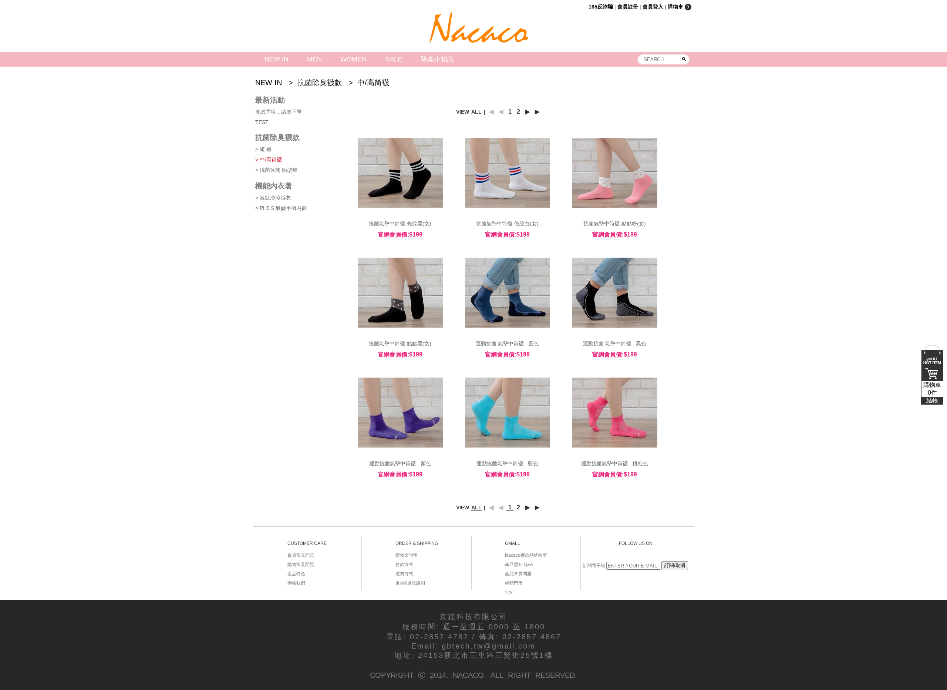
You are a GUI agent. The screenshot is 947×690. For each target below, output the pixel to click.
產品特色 (296, 573)
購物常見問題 (300, 564)
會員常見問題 (300, 555)
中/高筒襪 (373, 82)
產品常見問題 (518, 573)
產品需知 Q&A (519, 564)
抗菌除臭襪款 (319, 82)
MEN (314, 59)
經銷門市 (514, 583)
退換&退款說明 (410, 583)
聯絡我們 (296, 583)
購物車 (932, 392)
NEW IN (276, 59)
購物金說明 (406, 555)
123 (509, 592)
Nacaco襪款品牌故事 (526, 555)
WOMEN (353, 59)
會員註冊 (627, 7)
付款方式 (404, 564)
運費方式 (404, 573)
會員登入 (653, 7)
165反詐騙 (601, 7)
